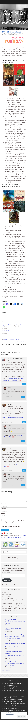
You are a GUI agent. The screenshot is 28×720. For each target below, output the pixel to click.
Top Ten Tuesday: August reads (13, 647)
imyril (8, 50)
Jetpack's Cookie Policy (10, 714)
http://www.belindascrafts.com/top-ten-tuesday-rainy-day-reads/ (12, 418)
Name (3, 504)
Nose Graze (17, 719)
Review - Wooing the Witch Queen (13, 687)
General (5, 34)
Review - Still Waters (9, 689)
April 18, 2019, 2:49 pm (8, 440)
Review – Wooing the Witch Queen (14, 701)
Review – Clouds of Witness (11, 339)
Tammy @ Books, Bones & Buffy (14, 635)
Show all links (6, 670)
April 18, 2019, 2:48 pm (8, 396)
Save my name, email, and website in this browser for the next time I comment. (13, 522)
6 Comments (13, 34)
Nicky (19, 33)
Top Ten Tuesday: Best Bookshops (13, 683)
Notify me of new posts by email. (11, 526)
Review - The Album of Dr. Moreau (14, 690)
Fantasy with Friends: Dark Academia (14, 703)
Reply (24, 384)
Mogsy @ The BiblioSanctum (13, 620)
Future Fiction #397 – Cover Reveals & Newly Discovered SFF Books (15, 637)
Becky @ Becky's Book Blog (13, 628)
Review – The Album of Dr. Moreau (14, 696)
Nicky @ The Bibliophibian (14, 17)
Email (3, 509)
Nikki (10, 388)
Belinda (9, 404)
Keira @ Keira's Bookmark (13, 662)
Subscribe (7, 580)
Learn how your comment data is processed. (13, 536)
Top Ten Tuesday (5, 330)
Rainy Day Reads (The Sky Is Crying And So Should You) (13, 379)
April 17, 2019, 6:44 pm (7, 422)
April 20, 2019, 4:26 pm (7, 470)
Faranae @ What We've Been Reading (14, 710)
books (8, 337)
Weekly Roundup (17, 324)
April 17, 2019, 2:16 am (7, 384)
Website (3, 513)
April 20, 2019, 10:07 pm (8, 484)
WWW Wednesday (20, 341)
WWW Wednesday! (10, 630)
